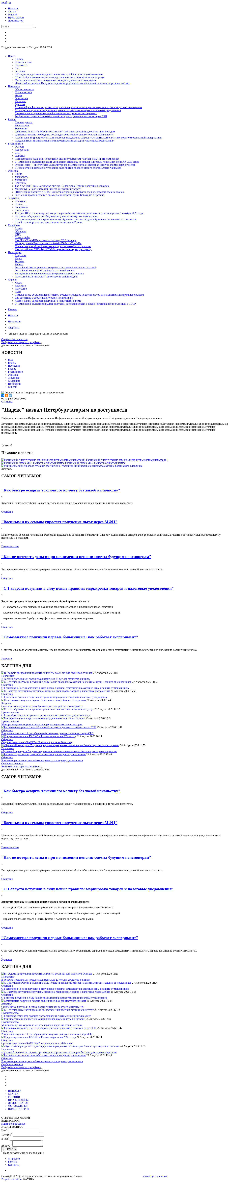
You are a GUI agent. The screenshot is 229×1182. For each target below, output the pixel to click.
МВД (18, 234)
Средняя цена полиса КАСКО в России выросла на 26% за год (37, 742)
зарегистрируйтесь (30, 342)
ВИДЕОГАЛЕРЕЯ (18, 1108)
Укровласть (21, 176)
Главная (12, 309)
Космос (19, 264)
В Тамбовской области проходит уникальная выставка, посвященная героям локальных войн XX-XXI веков (77, 161)
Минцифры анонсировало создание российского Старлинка (49, 273)
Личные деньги (24, 122)
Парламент (21, 65)
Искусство (21, 288)
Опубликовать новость (14, 339)
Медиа (18, 282)
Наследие (20, 285)
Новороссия (21, 149)
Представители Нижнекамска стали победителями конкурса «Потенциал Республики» (64, 140)
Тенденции (21, 128)
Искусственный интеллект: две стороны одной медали (46, 276)
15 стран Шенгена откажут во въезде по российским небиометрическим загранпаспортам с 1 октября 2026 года (79, 213)
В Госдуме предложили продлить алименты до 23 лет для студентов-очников (59, 74)
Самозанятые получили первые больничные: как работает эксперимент (56, 113)
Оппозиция (21, 98)
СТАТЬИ (13, 1093)
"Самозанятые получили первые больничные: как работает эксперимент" (69, 637)
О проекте (14, 1158)
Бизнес (12, 119)
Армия (18, 228)
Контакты (13, 1164)
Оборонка (20, 231)
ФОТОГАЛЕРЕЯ (18, 1105)
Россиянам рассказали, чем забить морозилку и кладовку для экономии (42, 760)
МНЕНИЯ (14, 1096)
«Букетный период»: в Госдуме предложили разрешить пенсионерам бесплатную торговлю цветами (72, 83)
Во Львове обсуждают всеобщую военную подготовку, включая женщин (56, 216)
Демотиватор (15, 20)
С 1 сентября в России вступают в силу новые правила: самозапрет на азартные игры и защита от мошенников (78, 107)
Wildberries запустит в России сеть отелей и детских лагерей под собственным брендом (65, 131)
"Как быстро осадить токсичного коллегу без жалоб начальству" (60, 490)
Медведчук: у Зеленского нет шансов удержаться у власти (48, 188)
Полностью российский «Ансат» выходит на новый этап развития (53, 246)
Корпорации (22, 125)
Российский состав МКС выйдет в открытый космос (45, 270)
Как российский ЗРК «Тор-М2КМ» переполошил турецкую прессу (53, 249)
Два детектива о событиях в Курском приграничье (44, 297)
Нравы (18, 204)
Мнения (12, 14)
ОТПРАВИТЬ (9, 1149)
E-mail (5, 1138)
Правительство (23, 62)
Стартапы (20, 255)
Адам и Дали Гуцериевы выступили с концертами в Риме (48, 300)
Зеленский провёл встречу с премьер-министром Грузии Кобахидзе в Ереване (59, 195)
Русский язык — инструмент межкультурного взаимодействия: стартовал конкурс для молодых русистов (75, 164)
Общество (7, 511)
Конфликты (21, 207)
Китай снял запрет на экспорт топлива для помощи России (48, 222)
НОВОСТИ (14, 1090)
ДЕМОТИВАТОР (18, 1102)
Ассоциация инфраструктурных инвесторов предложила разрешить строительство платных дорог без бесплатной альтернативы (88, 137)
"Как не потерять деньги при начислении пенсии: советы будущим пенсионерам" (76, 556)
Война (18, 173)
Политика (20, 201)
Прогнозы (20, 182)
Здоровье (20, 104)
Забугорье (13, 198)
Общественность (24, 89)
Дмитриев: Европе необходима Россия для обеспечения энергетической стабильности (64, 134)
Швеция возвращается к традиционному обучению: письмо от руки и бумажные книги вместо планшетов (75, 219)
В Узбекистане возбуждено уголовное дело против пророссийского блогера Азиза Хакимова (68, 167)
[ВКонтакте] (2, 395)
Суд (17, 68)
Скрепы (12, 279)
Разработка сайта (11, 1179)
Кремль (19, 59)
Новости (13, 8)
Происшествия (23, 92)
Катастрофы (22, 210)
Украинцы (21, 179)
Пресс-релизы (16, 17)
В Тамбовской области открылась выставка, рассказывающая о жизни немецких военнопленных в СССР (75, 303)
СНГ (17, 152)
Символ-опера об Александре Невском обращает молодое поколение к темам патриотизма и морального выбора (79, 294)
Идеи (18, 291)
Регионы (20, 71)
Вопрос (6, 1145)
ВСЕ (10, 359)
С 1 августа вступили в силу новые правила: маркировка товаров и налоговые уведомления (68, 110)
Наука (18, 258)
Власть (12, 56)
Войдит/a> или (10, 342)
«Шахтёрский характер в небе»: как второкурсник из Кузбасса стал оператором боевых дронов (69, 192)
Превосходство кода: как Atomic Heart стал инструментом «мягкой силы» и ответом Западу (67, 158)
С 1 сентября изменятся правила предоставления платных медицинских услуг (59, 77)
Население (14, 86)
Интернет (20, 101)
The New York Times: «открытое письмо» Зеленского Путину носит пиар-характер (62, 185)
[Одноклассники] (6, 395)
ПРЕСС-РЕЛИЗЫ (18, 1099)
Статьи (12, 11)
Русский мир (15, 143)
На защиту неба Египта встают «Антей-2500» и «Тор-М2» (48, 243)
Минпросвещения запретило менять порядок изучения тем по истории (55, 80)
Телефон (6, 1134)
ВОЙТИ (6, 2)
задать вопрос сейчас (13, 1123)
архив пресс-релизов (155, 1176)
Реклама (12, 1161)
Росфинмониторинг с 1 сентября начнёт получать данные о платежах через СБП (61, 116)
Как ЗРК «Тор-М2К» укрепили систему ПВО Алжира (45, 240)
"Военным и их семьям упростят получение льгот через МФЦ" (59, 522)
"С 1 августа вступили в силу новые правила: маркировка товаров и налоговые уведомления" (87, 588)
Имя (4, 1130)
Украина (13, 170)
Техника (19, 261)
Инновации (14, 252)
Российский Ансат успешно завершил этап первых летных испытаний (55, 267)
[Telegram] (10, 395)
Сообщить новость (12, 763)
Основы (19, 146)
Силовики (14, 225)
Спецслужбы (22, 237)
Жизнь (18, 95)
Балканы (20, 155)
